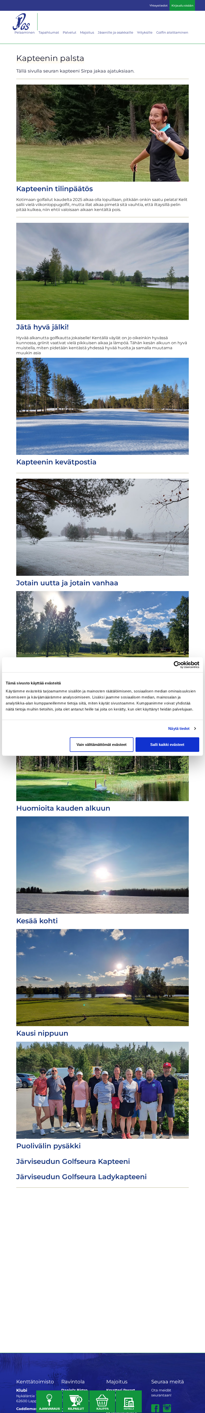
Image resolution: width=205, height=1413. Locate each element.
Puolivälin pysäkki (48, 1146)
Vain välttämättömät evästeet (101, 744)
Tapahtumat (48, 32)
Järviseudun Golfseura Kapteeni (73, 1161)
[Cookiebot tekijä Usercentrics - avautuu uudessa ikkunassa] (177, 665)
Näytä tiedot (179, 728)
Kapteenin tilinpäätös (54, 188)
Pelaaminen (24, 32)
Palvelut (69, 32)
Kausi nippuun (42, 1033)
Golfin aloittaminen (172, 32)
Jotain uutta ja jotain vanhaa (67, 583)
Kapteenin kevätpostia (56, 462)
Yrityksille (144, 32)
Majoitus (87, 32)
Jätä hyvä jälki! (42, 327)
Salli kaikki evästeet (167, 744)
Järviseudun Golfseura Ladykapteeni (81, 1176)
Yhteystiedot (159, 5)
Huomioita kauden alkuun (63, 808)
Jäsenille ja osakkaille (115, 32)
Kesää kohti (37, 920)
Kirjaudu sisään (182, 5)
